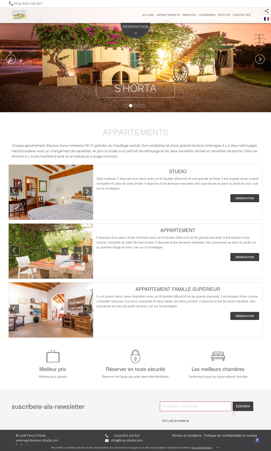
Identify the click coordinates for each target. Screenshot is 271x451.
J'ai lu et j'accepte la (175, 420)
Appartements (168, 15)
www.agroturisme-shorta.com (37, 440)
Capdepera (207, 15)
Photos (224, 15)
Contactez (241, 15)
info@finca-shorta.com (127, 440)
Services (189, 15)
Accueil (148, 15)
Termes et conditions (187, 435)
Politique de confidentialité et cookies (230, 435)
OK (217, 447)
